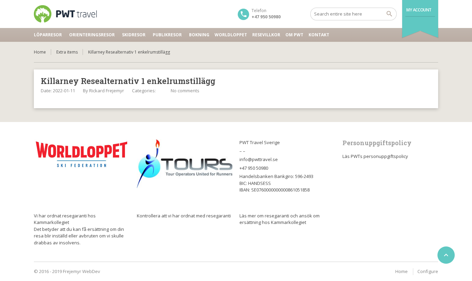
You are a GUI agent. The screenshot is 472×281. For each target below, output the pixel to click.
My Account (419, 10)
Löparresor (48, 35)
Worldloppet (231, 35)
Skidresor (133, 35)
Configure (427, 271)
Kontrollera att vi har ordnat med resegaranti (184, 216)
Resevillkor (266, 35)
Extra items (67, 52)
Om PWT (294, 35)
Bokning (199, 35)
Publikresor (167, 35)
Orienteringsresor (92, 35)
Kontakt (319, 35)
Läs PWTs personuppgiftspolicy (375, 156)
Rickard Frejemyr (106, 90)
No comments (185, 90)
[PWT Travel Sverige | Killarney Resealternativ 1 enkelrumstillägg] (65, 13)
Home (40, 52)
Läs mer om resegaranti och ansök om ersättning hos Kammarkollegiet (279, 219)
